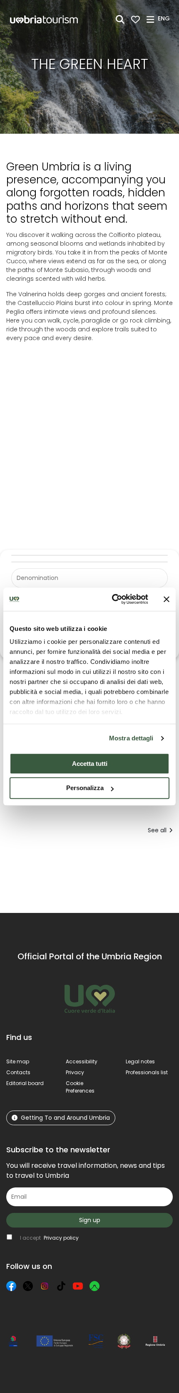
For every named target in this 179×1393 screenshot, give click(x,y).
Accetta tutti (89, 763)
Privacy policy (61, 1237)
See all (157, 830)
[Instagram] (45, 1286)
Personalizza (85, 788)
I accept (49, 1237)
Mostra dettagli (131, 738)
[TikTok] (61, 1286)
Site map (17, 1061)
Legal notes (140, 1061)
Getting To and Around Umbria (65, 1117)
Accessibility (81, 1061)
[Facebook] (11, 1286)
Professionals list (147, 1072)
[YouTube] (78, 1286)
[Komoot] (94, 1286)
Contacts (18, 1072)
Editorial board (25, 1083)
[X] (28, 1286)
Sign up (89, 1220)
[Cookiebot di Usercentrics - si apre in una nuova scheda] (112, 599)
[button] (165, 19)
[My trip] (135, 19)
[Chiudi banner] (166, 599)
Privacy (75, 1072)
